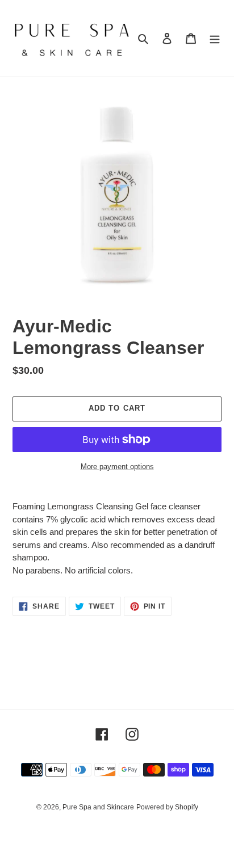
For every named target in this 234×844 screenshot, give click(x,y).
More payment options (117, 466)
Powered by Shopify (167, 807)
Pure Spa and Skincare (98, 807)
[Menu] (215, 38)
